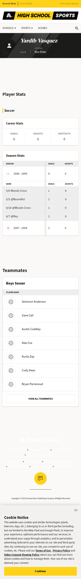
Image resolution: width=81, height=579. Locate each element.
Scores (42, 28)
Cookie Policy (62, 449)
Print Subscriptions (69, 3)
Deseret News (9, 3)
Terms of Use (16, 449)
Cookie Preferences (41, 454)
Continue (40, 571)
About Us (15, 461)
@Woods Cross (18, 208)
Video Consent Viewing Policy (21, 555)
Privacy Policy (39, 449)
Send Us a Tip (41, 466)
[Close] (76, 511)
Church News (26, 3)
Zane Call (27, 315)
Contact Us (33, 461)
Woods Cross (16, 191)
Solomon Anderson (34, 302)
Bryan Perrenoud (32, 384)
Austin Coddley (31, 329)
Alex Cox (27, 343)
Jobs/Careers (18, 466)
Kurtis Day (28, 357)
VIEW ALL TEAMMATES (40, 398)
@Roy (12, 216)
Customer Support (58, 461)
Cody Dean (28, 370)
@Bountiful (15, 199)
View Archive (64, 466)
